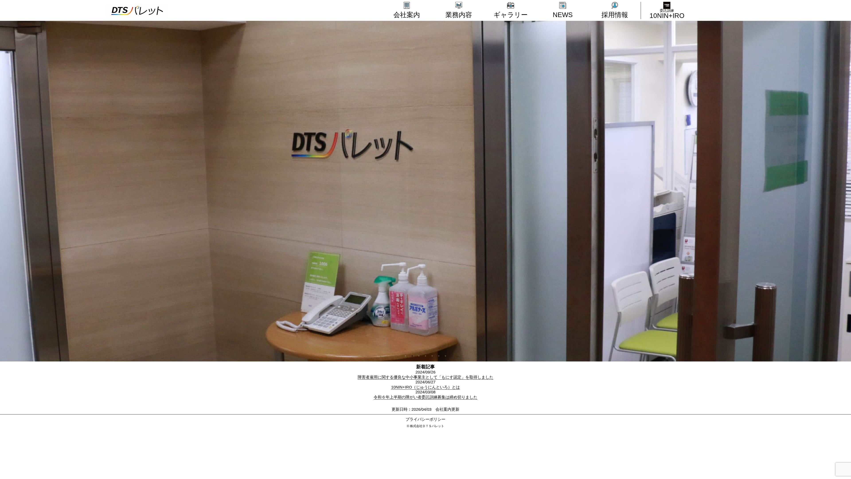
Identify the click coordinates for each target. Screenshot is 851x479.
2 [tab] (412, 356)
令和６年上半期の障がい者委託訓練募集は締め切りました (425, 397)
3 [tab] (419, 356)
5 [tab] (432, 356)
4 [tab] (425, 356)
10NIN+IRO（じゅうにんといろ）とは (425, 387)
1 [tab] (405, 356)
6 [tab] (439, 356)
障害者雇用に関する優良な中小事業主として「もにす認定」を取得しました (425, 377)
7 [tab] (445, 356)
